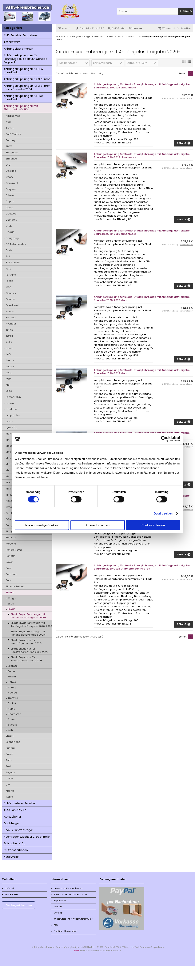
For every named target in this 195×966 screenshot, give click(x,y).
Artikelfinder (11, 894)
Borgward (12, 152)
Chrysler (11, 189)
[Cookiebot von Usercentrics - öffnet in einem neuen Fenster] (163, 439)
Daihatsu (11, 220)
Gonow (10, 299)
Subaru (10, 748)
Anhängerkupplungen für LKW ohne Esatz (23, 70)
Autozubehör (12, 817)
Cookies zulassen (153, 525)
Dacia (9, 207)
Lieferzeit (9, 888)
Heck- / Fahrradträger (18, 830)
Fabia (11, 671)
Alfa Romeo (13, 116)
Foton (9, 281)
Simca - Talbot (15, 586)
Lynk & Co (11, 427)
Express (13, 666)
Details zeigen (163, 513)
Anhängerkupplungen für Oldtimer (27, 79)
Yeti (10, 730)
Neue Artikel (11, 857)
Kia (8, 385)
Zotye (9, 797)
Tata (9, 760)
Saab (9, 568)
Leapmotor (13, 415)
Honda (10, 311)
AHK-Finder (118, 28)
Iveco (9, 348)
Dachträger (12, 823)
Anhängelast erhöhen (18, 49)
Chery (9, 177)
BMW (9, 146)
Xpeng (10, 791)
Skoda (10, 592)
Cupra (10, 201)
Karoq (12, 687)
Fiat (8, 256)
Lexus (9, 421)
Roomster (14, 714)
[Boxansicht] (184, 62)
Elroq (11, 603)
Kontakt (67, 28)
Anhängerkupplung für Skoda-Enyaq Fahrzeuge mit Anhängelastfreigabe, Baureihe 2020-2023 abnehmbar (142, 86)
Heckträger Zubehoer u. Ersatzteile (27, 837)
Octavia (13, 698)
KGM (8, 378)
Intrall (9, 336)
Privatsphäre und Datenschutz (70, 894)
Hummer (11, 317)
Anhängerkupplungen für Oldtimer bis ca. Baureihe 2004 (27, 87)
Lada (9, 391)
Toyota (10, 772)
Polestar (11, 537)
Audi (8, 122)
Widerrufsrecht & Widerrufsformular (73, 918)
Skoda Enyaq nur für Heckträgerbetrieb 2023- (26, 658)
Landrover (12, 409)
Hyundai (11, 323)
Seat (9, 580)
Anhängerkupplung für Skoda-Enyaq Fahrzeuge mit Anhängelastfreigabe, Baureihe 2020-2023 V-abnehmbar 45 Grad (142, 567)
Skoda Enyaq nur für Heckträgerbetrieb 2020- (26, 641)
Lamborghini (13, 397)
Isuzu (9, 342)
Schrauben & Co (14, 843)
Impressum (60, 900)
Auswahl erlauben (97, 525)
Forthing (11, 275)
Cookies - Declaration (65, 931)
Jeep (9, 372)
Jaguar (10, 366)
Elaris (9, 250)
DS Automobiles (16, 244)
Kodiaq (12, 692)
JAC (8, 354)
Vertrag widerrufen (19, 905)
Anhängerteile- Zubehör (20, 803)
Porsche (11, 543)
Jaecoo (10, 360)
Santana (11, 574)
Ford (8, 268)
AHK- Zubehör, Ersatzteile (20, 35)
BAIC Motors (13, 134)
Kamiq (12, 682)
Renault (10, 556)
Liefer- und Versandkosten (68, 888)
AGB (56, 924)
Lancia (10, 403)
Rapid (11, 708)
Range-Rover (14, 550)
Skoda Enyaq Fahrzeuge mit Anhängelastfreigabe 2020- (28, 615)
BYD (8, 165)
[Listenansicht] (189, 62)
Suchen (185, 11)
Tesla (9, 766)
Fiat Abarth (13, 262)
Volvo (9, 778)
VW (8, 784)
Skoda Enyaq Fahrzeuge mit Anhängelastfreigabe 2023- (28, 633)
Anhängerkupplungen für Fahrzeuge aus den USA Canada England (25, 58)
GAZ (8, 287)
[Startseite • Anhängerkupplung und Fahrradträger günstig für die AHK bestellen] (27, 8)
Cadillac (11, 171)
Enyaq (11, 609)
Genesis (11, 293)
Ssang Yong (13, 742)
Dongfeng (12, 238)
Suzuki (9, 754)
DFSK (9, 226)
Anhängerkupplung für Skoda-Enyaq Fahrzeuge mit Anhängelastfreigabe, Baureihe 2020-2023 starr (142, 298)
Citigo (12, 598)
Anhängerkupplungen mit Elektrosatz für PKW (21, 107)
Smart (10, 736)
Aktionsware (12, 42)
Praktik (12, 703)
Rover (9, 562)
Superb (12, 725)
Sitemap (58, 912)
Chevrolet (12, 183)
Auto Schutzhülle (15, 810)
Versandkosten (186, 98)
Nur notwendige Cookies (41, 525)
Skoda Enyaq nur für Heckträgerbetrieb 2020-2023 (29, 650)
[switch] (76, 499)
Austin (10, 128)
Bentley (10, 140)
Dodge (10, 232)
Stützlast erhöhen (16, 850)
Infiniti (9, 330)
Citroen (10, 195)
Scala (11, 719)
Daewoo (11, 213)
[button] (73, 62)
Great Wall (12, 305)
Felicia (12, 676)
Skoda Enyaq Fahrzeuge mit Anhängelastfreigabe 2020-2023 (31, 624)
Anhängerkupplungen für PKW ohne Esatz (24, 97)
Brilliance (11, 158)
